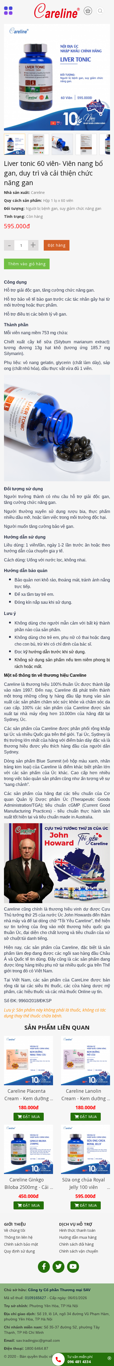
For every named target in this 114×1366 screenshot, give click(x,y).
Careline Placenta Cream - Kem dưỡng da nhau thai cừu (27, 1098)
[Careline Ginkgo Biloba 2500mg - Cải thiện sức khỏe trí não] (28, 1149)
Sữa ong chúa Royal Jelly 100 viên (83, 1183)
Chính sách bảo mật (21, 1244)
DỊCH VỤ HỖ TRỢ (75, 1224)
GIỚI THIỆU (15, 1224)
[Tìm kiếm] (98, 11)
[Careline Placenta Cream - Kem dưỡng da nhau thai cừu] (28, 1060)
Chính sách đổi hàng (76, 1244)
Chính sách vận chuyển (78, 1251)
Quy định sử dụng (19, 1251)
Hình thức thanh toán (77, 1230)
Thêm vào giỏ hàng (27, 263)
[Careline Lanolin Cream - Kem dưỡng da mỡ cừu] (85, 1060)
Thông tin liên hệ (18, 1237)
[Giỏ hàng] (86, 11)
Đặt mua (31, 1116)
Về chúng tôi (14, 1230)
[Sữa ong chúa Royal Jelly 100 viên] (85, 1149)
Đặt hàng (56, 245)
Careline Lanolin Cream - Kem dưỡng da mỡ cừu (84, 1098)
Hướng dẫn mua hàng (78, 1237)
